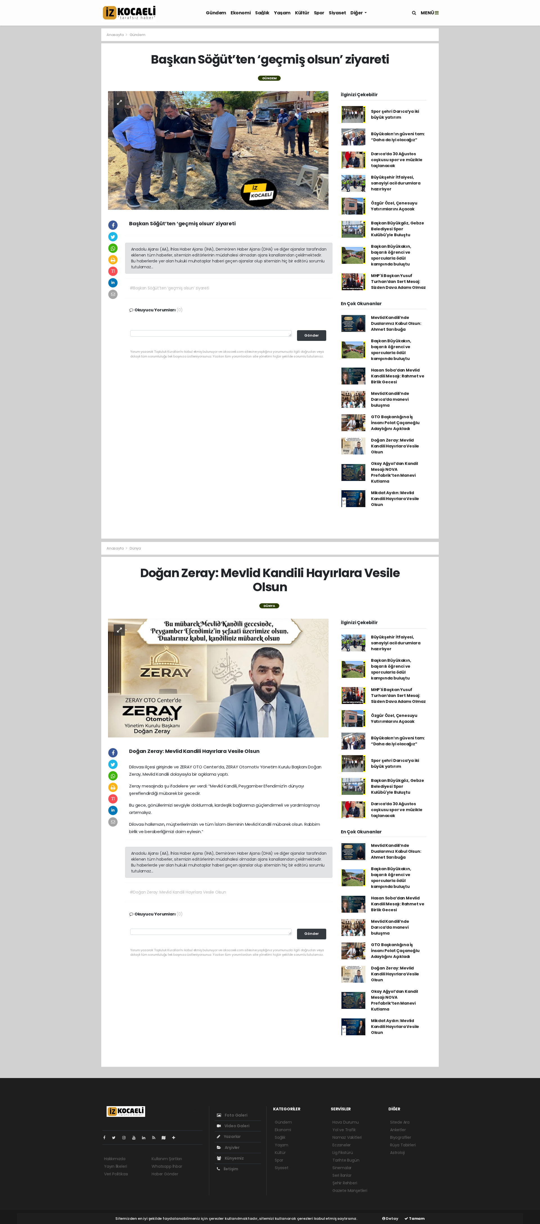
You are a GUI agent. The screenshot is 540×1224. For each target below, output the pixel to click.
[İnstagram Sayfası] (126, 1137)
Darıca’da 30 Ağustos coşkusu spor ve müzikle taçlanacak (396, 159)
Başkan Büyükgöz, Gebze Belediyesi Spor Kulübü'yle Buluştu (397, 229)
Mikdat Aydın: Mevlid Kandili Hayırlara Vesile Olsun (395, 498)
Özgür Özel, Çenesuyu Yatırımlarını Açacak (394, 206)
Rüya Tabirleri (402, 1145)
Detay (391, 1218)
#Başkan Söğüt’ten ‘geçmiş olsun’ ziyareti (169, 288)
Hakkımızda (114, 1159)
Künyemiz (234, 1158)
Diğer (356, 13)
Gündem (216, 13)
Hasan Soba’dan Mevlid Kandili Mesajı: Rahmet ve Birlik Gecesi (397, 376)
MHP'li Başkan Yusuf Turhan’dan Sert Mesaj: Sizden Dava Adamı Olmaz (398, 281)
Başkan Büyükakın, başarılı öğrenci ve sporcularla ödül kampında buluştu (391, 255)
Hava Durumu (345, 1122)
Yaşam (282, 13)
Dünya (135, 548)
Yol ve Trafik (344, 1130)
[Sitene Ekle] (176, 1137)
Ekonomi (241, 13)
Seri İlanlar (342, 1175)
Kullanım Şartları (167, 1159)
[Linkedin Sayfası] (146, 1137)
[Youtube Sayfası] (136, 1137)
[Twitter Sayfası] (116, 1137)
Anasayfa (115, 34)
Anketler (398, 1130)
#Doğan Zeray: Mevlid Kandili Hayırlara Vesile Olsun (178, 892)
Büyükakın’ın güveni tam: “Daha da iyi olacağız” (398, 137)
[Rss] (156, 1137)
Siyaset (337, 13)
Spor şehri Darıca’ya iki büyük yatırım (395, 114)
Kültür (302, 13)
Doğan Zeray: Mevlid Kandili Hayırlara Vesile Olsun (395, 446)
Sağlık (262, 13)
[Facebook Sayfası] (106, 1137)
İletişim (230, 1169)
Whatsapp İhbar (167, 1166)
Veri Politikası (116, 1174)
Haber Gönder (165, 1174)
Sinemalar (342, 1168)
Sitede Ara (400, 1122)
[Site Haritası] (166, 1137)
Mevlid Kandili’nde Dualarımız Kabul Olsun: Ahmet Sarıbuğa (396, 323)
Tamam (416, 1218)
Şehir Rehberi (344, 1183)
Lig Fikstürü (342, 1152)
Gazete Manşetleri (349, 1190)
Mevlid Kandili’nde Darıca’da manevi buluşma (390, 399)
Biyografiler (400, 1137)
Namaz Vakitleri (347, 1137)
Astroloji (397, 1152)
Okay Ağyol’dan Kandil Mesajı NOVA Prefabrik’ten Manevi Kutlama (394, 472)
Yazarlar (232, 1136)
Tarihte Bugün (345, 1160)
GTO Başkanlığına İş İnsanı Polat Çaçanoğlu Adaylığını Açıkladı (395, 422)
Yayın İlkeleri (115, 1166)
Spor (319, 13)
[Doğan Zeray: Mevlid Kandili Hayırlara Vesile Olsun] (218, 678)
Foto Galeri (236, 1115)
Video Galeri (236, 1126)
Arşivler (232, 1147)
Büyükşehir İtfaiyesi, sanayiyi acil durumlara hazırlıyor (395, 183)
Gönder (311, 335)
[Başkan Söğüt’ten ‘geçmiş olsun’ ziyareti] (218, 150)
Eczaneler (341, 1145)
